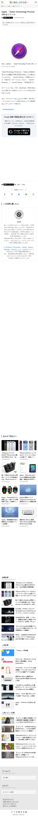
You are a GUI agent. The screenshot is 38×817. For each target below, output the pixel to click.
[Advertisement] (19, 34)
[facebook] (12, 812)
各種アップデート (8, 17)
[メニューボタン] (35, 2)
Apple (18, 184)
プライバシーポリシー (10, 803)
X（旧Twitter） (8, 247)
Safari (23, 184)
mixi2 (24, 249)
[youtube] (19, 812)
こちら (18, 98)
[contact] (26, 812)
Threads (24, 247)
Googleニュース (16, 249)
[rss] (24, 812)
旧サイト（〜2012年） (10, 806)
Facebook (17, 247)
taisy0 (19, 222)
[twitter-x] (14, 812)
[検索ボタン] (2, 2)
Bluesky (30, 247)
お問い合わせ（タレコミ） (11, 801)
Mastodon (7, 249)
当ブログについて (8, 799)
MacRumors (9, 109)
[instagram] (17, 812)
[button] (5, 194)
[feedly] (21, 812)
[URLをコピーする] (33, 194)
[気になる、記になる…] (19, 2)
